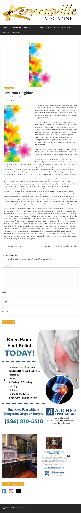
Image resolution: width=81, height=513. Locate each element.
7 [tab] (33, 480)
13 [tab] (47, 480)
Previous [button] (4, 380)
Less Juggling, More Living (13, 246)
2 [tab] (39, 432)
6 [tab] (31, 480)
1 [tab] (37, 432)
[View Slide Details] (40, 380)
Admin (18, 97)
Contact (6, 32)
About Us (16, 32)
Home (5, 27)
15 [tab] (52, 480)
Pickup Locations (52, 27)
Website (5, 311)
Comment (6, 265)
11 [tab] (43, 480)
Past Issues (28, 27)
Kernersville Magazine (20, 508)
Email (4, 302)
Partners (39, 27)
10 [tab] (40, 480)
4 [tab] (43, 432)
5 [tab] (29, 480)
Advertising (66, 27)
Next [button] (77, 380)
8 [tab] (36, 480)
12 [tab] (45, 480)
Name (4, 292)
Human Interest (8, 88)
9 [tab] (38, 480)
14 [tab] (49, 480)
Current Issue (16, 27)
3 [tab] (41, 432)
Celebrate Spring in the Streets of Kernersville (60, 246)
